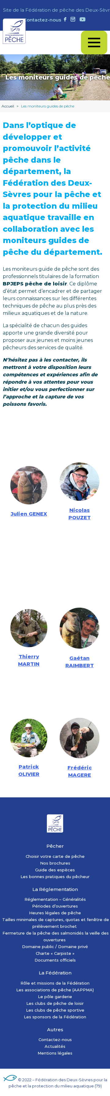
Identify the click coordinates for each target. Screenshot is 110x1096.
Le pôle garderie (55, 996)
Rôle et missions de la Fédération (55, 983)
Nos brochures (55, 863)
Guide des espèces (55, 869)
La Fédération (55, 973)
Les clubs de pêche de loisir (55, 1003)
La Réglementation (55, 889)
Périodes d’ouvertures (55, 906)
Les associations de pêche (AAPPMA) (55, 989)
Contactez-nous (42, 20)
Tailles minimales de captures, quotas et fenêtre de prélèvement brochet (55, 923)
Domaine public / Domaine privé (55, 946)
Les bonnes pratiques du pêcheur (55, 876)
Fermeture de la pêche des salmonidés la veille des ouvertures (55, 936)
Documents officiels (55, 960)
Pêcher (55, 846)
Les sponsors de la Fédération (55, 1016)
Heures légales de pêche (55, 912)
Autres (55, 1029)
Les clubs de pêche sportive (55, 1010)
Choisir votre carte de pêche (55, 856)
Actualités (55, 1046)
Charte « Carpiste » (55, 953)
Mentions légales (55, 1053)
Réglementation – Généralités (55, 899)
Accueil (8, 106)
